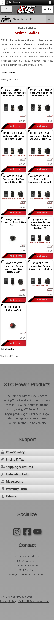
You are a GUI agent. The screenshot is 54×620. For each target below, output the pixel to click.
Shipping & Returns (19, 467)
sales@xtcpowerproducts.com (27, 574)
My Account (15, 2)
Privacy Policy (15, 452)
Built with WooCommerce (33, 601)
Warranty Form (16, 489)
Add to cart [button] (16, 126)
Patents (11, 496)
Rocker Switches (27, 27)
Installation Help (17, 474)
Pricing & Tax (15, 459)
